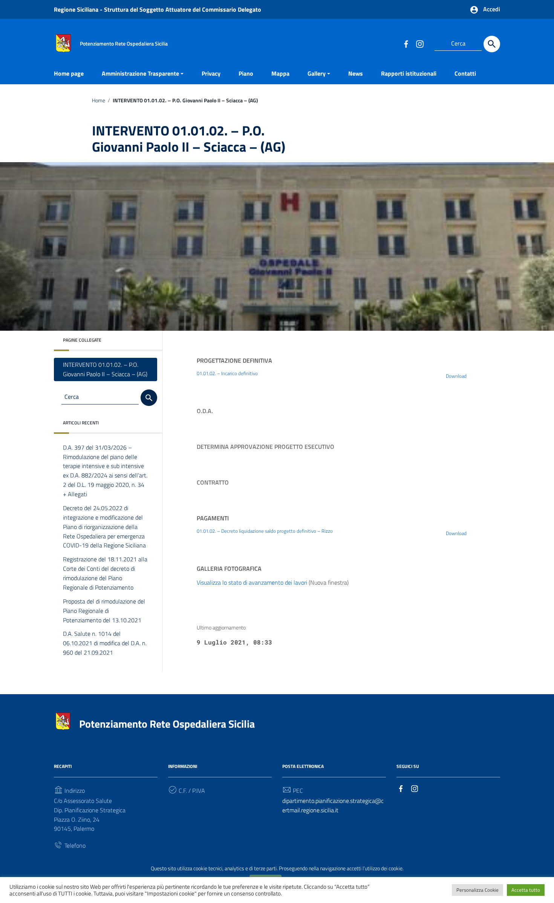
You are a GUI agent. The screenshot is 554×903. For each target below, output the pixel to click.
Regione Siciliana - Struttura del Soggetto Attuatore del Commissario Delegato (157, 9)
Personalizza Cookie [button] (477, 890)
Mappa (280, 73)
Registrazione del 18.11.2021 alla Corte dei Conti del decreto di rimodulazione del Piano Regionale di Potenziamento (105, 573)
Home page (69, 73)
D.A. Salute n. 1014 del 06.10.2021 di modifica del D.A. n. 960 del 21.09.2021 (105, 643)
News (355, 73)
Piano (246, 73)
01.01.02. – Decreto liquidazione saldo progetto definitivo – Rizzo (265, 531)
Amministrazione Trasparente (140, 73)
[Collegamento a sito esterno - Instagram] (419, 43)
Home (98, 100)
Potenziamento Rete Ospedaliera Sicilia (167, 724)
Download (456, 376)
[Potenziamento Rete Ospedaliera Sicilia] (63, 42)
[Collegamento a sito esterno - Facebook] (405, 43)
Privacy (211, 73)
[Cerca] (492, 44)
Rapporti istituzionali (408, 73)
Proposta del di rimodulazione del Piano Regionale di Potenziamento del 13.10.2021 (104, 611)
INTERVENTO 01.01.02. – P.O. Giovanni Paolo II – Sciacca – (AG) (105, 369)
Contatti (465, 73)
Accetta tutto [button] (525, 890)
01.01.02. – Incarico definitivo (227, 373)
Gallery (317, 73)
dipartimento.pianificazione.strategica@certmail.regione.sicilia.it (333, 805)
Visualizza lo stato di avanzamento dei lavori (252, 582)
